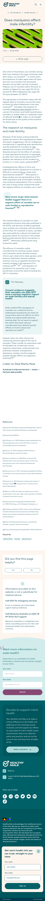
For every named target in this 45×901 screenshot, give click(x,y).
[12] (12, 357)
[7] (14, 207)
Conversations (15, 13)
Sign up (22, 886)
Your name (7, 669)
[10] (14, 265)
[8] (18, 207)
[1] (24, 76)
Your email (7, 679)
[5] (38, 161)
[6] (22, 174)
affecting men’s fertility (21, 110)
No (32, 570)
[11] (19, 265)
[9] (8, 240)
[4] (38, 156)
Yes (13, 570)
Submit (22, 692)
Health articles (29, 13)
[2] (11, 106)
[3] (33, 149)
